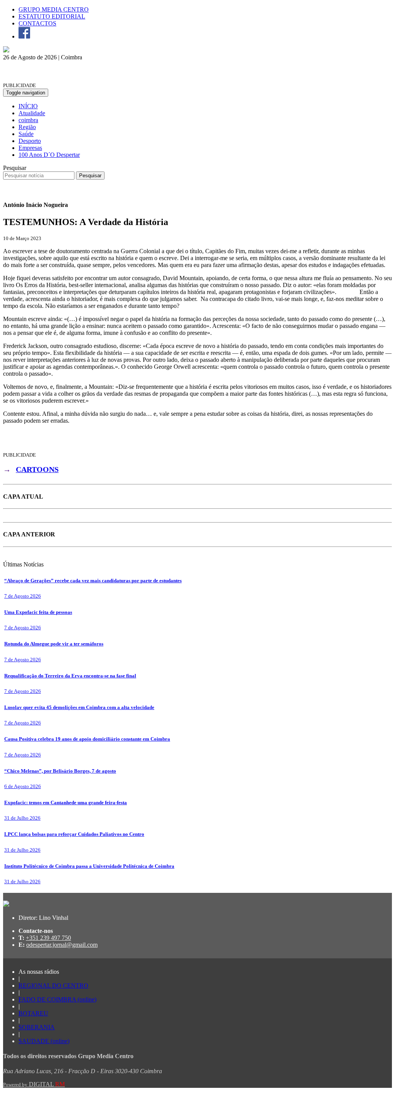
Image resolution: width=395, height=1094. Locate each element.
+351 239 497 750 (48, 937)
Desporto (30, 141)
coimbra (28, 120)
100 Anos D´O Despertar (49, 154)
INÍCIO (28, 106)
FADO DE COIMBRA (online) (57, 999)
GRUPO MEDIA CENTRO (54, 9)
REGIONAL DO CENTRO (53, 985)
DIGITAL (34, 1084)
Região (27, 127)
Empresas (30, 148)
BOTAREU (33, 1013)
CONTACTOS (37, 23)
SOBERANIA (37, 1027)
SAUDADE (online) (44, 1041)
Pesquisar (14, 168)
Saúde (26, 134)
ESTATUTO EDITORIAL (52, 16)
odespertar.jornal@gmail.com (62, 944)
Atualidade (32, 113)
